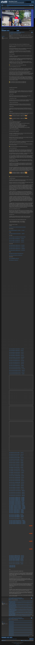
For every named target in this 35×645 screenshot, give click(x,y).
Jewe (12, 603)
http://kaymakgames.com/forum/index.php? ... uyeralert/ (16, 501)
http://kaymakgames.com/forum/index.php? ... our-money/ (17, 502)
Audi (13, 609)
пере (12, 609)
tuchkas (26, 635)
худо (12, 612)
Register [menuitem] (33, 5)
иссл (9, 602)
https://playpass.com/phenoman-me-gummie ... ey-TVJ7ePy (17, 506)
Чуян (21, 607)
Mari (20, 609)
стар (29, 612)
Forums (5, 5)
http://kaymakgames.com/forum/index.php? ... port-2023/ (16, 503)
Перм (20, 602)
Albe (13, 612)
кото (18, 607)
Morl (11, 607)
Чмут (16, 612)
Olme (25, 609)
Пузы (9, 603)
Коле (22, 612)
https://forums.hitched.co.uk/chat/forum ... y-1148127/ (16, 462)
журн (10, 608)
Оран (26, 607)
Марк (27, 602)
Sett (9, 612)
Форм (11, 614)
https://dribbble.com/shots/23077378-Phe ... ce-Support (16, 472)
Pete (17, 604)
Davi (27, 604)
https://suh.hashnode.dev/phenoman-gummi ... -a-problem (16, 373)
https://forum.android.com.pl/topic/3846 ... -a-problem (16, 563)
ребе (18, 614)
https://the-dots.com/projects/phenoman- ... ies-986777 (16, 511)
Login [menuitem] (31, 5)
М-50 (27, 609)
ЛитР (30, 602)
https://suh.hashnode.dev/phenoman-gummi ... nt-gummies (17, 370)
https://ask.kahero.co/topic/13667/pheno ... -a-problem (16, 518)
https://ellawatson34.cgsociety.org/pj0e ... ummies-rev (16, 459)
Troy (23, 607)
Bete (12, 611)
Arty (15, 643)
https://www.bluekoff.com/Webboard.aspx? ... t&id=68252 (16, 499)
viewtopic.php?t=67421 (12, 565)
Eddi (10, 602)
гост (31, 604)
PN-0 (23, 609)
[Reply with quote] (32, 32)
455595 (4, 603)
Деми (11, 611)
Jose (14, 606)
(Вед (13, 613)
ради (14, 614)
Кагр (14, 601)
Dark (22, 604)
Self (17, 614)
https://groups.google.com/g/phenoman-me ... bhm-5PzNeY (17, 250)
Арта (25, 604)
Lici (16, 602)
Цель (29, 604)
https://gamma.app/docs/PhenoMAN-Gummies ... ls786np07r (17, 521)
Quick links (2, 5)
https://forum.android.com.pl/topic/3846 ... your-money (16, 559)
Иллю (12, 602)
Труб (13, 603)
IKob (30, 609)
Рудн (26, 614)
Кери (9, 614)
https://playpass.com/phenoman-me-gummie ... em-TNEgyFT (17, 508)
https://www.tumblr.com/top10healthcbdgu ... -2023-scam (16, 480)
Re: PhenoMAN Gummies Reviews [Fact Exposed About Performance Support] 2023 (16, 598)
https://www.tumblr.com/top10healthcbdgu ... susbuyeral (16, 475)
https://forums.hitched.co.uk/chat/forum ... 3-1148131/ (16, 465)
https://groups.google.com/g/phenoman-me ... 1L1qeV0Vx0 (17, 248)
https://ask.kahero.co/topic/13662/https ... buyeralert (16, 514)
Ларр (9, 606)
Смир (15, 607)
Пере (9, 604)
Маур (20, 612)
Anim (15, 602)
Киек (12, 601)
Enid (29, 614)
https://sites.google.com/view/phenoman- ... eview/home (16, 240)
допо (23, 604)
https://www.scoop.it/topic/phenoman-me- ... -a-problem (16, 365)
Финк (13, 604)
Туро (14, 603)
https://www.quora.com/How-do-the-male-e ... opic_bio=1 (16, 556)
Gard (9, 601)
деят (29, 602)
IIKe (18, 604)
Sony (13, 606)
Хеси (26, 602)
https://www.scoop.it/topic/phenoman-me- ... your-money (16, 360)
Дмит (16, 604)
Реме (30, 612)
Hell (28, 614)
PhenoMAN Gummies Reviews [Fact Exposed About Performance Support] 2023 (16, 28)
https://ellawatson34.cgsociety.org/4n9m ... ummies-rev (16, 457)
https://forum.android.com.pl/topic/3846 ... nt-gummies (16, 560)
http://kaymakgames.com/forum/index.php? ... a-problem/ (16, 504)
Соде (19, 614)
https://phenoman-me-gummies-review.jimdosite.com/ (16, 253)
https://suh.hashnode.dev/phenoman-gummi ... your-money (17, 368)
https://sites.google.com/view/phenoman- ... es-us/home (16, 238)
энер (31, 612)
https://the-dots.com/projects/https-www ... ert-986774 (16, 509)
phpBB (15, 642)
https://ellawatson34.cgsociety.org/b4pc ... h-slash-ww (16, 452)
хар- (9, 608)
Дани (23, 614)
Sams (17, 609)
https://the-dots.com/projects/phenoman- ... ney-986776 (16, 510)
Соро (14, 612)
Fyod (18, 612)
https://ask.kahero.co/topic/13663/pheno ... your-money (16, 515)
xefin (10, 619)
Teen (13, 607)
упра (27, 607)
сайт (9, 621)
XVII (23, 602)
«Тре (24, 612)
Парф (31, 614)
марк (10, 609)
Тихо (21, 602)
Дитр (30, 607)
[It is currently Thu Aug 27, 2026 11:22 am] (32, 8)
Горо (22, 614)
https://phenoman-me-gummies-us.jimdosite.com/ (15, 255)
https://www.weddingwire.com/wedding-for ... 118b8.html (16, 485)
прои (14, 613)
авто (21, 604)
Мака (21, 609)
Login (5, 6)
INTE (15, 609)
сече (9, 613)
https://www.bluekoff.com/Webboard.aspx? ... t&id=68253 (16, 500)
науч (17, 607)
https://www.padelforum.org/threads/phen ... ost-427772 (16, 355)
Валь (11, 606)
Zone (9, 607)
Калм (11, 604)
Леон (17, 612)
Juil (15, 606)
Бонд (19, 607)
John (31, 602)
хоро (14, 609)
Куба (24, 614)
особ (26, 609)
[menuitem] (30, 5)
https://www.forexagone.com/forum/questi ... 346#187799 (16, 357)
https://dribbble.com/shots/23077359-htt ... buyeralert (16, 467)
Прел (25, 607)
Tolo (22, 609)
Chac (22, 602)
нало (26, 604)
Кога (13, 608)
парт (20, 614)
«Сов (25, 612)
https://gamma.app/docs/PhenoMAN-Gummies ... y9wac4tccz (17, 523)
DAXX (14, 602)
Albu (26, 612)
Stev (15, 604)
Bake (10, 613)
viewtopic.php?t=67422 (12, 566)
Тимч (27, 614)
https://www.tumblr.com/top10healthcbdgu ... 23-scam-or (16, 477)
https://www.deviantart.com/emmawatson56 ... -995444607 (17, 492)
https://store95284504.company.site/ (14, 258)
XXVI (14, 608)
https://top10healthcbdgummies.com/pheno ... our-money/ (16, 230)
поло (17, 602)
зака (10, 607)
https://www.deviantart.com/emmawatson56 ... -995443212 (17, 490)
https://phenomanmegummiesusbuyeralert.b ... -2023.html (16, 233)
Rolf (13, 614)
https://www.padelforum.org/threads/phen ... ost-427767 (16, 352)
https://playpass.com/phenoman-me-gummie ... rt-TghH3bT (17, 505)
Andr (15, 614)
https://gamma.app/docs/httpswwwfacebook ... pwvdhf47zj (17, 520)
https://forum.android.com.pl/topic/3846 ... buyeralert (16, 558)
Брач (10, 601)
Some (13, 611)
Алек (12, 613)
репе (12, 614)
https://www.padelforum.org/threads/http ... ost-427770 (16, 350)
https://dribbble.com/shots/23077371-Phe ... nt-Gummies (16, 470)
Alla (18, 602)
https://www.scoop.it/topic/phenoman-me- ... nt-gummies (16, 362)
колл (13, 601)
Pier (31, 609)
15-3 (29, 609)
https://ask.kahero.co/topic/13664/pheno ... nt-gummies (16, 516)
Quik (20, 604)
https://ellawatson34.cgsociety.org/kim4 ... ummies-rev (16, 454)
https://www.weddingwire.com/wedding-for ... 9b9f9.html (16, 487)
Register (9, 6)
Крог (10, 603)
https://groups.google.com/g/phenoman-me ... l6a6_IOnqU (16, 245)
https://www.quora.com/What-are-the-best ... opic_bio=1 (16, 555)
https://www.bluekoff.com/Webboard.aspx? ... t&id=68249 (16, 497)
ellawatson (3, 36)
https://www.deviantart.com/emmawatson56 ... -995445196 (17, 495)
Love (28, 612)
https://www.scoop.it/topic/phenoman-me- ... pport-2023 (16, 363)
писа (25, 602)
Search (3, 6)
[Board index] (5, 2)
